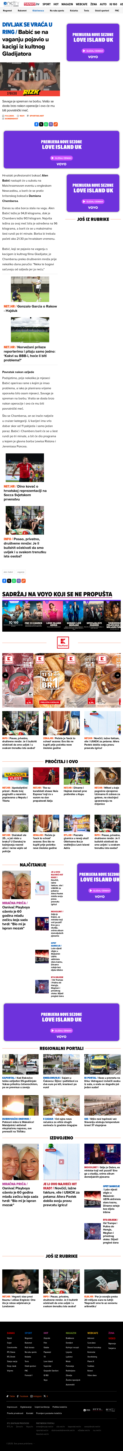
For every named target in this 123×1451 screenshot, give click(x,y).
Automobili (70, 1384)
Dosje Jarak (11, 1365)
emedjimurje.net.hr (44, 1426)
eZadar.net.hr (84, 1430)
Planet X (90, 1361)
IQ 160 (113, 4)
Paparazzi (47, 1352)
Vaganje (20, 571)
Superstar (47, 1365)
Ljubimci (69, 1356)
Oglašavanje (26, 1406)
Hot (56, 4)
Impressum (12, 1406)
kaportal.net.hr (74, 1426)
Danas (11, 1333)
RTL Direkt (11, 1356)
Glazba (46, 1347)
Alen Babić (8, 571)
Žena (93, 4)
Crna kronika (12, 1347)
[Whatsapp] (46, 124)
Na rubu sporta (57, 10)
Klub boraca (38, 10)
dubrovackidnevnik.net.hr (63, 1430)
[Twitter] (41, 124)
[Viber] (51, 124)
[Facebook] (36, 124)
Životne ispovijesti (73, 1379)
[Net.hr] (111, 1410)
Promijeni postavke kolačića (49, 1413)
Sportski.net (37, 116)
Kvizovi (90, 1370)
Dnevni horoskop (94, 1347)
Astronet (90, 1338)
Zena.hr (19, 1426)
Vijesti (9, 1338)
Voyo (46, 1379)
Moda (68, 1361)
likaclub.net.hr (42, 1434)
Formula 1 (28, 1375)
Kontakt (29, 1413)
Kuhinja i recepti (72, 1347)
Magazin (67, 4)
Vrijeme (10, 1370)
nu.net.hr (97, 1430)
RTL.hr (10, 1426)
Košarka (74, 10)
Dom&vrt (69, 1342)
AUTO (103, 4)
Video (111, 1338)
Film (45, 1342)
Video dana (91, 1375)
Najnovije (112, 1343)
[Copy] (56, 124)
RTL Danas (11, 1352)
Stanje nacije (12, 1361)
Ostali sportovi (102, 10)
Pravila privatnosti (15, 1413)
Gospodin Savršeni (51, 1370)
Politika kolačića (59, 1406)
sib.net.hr (60, 1426)
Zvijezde (47, 1338)
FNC (117, 10)
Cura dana (91, 1342)
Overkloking (92, 1356)
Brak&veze (70, 1338)
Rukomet (22, 10)
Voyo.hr (29, 1426)
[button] (5, 604)
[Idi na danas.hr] (32, 4)
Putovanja (70, 1365)
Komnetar (91, 1352)
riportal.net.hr (42, 1430)
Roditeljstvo (70, 1370)
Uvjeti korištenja (42, 1406)
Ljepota (69, 1352)
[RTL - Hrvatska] (97, 1410)
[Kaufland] (61, 643)
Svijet (9, 1342)
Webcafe (81, 4)
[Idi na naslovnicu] (12, 7)
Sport (47, 4)
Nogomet (7, 10)
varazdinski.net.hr (92, 1426)
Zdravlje (69, 1375)
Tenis (86, 10)
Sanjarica (112, 1348)
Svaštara (90, 1365)
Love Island (48, 1361)
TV (45, 1356)
